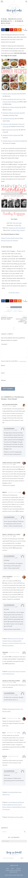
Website (3, 380)
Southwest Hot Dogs (9, 118)
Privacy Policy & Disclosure (13, 870)
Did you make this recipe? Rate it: (9, 361)
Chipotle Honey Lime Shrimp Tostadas (14, 141)
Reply (14, 406)
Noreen (4, 756)
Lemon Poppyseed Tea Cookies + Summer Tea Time (21, 320)
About (12, 868)
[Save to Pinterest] (11, 29)
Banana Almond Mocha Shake (7, 318)
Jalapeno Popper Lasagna (10, 135)
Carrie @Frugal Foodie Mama (11, 462)
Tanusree (5, 652)
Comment (4, 344)
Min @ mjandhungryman (9, 404)
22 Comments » (21, 25)
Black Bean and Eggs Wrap (15, 817)
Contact (19, 868)
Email (3, 373)
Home (7, 868)
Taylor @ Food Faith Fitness (11, 680)
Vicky (4, 718)
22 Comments (7, 311)
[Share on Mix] (20, 29)
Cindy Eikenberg (7, 576)
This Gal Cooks (17, 223)
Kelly (4, 732)
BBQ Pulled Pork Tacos (9, 130)
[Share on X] (7, 29)
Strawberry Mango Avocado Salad (13, 113)
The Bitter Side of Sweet (18, 230)
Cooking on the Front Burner (17, 228)
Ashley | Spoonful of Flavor (11, 534)
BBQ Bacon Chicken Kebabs (11, 107)
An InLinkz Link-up (14, 292)
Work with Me (13, 872)
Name (3, 365)
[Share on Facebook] (3, 29)
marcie (4, 492)
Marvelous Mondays (16, 307)
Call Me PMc (17, 225)
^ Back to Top (14, 865)
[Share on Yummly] (15, 29)
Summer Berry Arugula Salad (11, 93)
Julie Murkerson (9, 428)
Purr (21, 875)
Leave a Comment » (18, 311)
